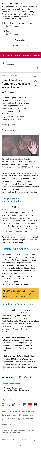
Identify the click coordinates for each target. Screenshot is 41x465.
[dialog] (20, 26)
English (4, 424)
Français (12, 424)
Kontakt (4, 411)
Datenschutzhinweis (18, 430)
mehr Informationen (11, 26)
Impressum (5, 430)
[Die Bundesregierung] (8, 65)
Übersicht (31, 430)
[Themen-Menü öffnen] (32, 68)
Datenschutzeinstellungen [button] (11, 432)
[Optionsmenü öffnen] (35, 86)
